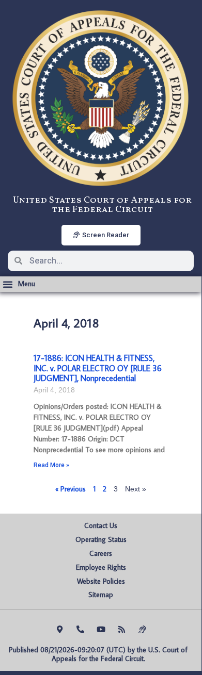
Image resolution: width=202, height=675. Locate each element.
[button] (19, 284)
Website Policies (101, 581)
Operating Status (101, 539)
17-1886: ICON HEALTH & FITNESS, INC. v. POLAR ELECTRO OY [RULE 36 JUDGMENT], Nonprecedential (98, 368)
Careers (100, 553)
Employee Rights (101, 567)
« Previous (70, 488)
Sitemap (100, 594)
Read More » (51, 465)
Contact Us (100, 525)
